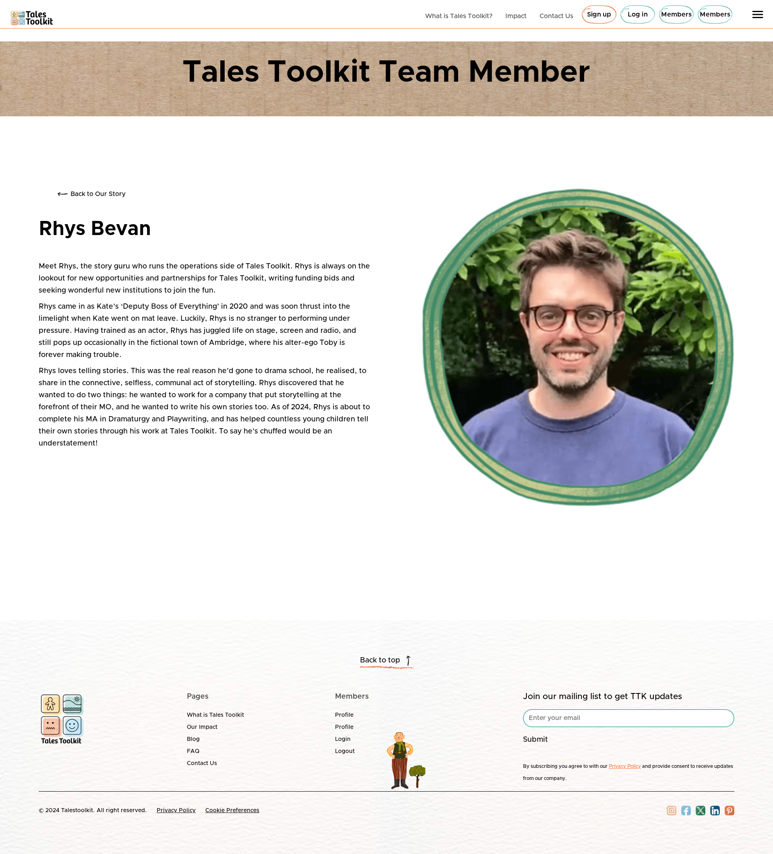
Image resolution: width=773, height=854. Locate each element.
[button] (757, 14)
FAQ (193, 751)
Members (676, 14)
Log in (638, 14)
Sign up (599, 14)
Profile (344, 715)
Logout (345, 751)
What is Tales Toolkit (215, 715)
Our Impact (202, 727)
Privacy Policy (176, 810)
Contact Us (202, 763)
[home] (32, 16)
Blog (193, 739)
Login (343, 739)
